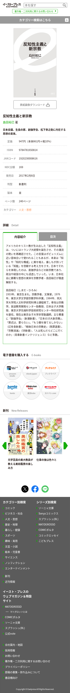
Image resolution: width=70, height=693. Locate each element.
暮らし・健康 (12, 530)
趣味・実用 (11, 541)
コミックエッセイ (49, 535)
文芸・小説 (11, 546)
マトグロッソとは (18, 611)
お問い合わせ (12, 655)
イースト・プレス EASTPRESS (12, 5)
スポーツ (10, 535)
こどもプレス (46, 541)
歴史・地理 (11, 524)
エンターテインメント (17, 568)
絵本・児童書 (12, 552)
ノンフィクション (15, 563)
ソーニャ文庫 (46, 508)
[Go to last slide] (4, 445)
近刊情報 (10, 581)
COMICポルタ (46, 530)
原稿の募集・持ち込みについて (22, 672)
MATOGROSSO (47, 524)
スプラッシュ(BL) (49, 519)
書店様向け (11, 677)
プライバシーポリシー (17, 666)
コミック (10, 508)
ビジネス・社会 (14, 513)
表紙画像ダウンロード (32, 104)
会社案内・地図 (14, 644)
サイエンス (11, 557)
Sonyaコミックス (48, 513)
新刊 (7, 576)
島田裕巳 (8, 122)
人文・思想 (25, 209)
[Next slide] (66, 445)
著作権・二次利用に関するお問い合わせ (34, 11)
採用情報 (10, 650)
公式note (10, 633)
